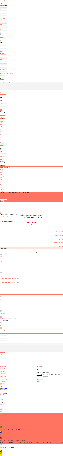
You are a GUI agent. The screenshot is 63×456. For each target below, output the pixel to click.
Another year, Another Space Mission (5, 422)
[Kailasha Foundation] (5, 167)
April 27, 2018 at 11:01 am (3, 324)
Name (1, 334)
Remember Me (2, 53)
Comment (1, 342)
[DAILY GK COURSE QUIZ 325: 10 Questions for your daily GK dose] (1, 437)
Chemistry (1, 124)
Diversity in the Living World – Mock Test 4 (58, 242)
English (0, 129)
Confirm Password (2, 14)
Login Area (1, 117)
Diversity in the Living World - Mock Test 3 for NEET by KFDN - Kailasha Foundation (9, 329)
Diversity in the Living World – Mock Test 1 (58, 246)
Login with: (1, 40)
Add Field (2, 79)
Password (1, 12)
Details (1, 81)
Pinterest (1, 261)
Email (1, 262)
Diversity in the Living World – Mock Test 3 (58, 243)
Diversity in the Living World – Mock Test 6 (58, 239)
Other (0, 139)
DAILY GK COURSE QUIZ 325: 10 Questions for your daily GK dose (9, 281)
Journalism (1, 181)
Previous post (1, 354)
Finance (2, 375)
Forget (1, 108)
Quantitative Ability (2, 136)
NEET (13, 214)
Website (1, 339)
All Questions (1, 168)
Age (0, 29)
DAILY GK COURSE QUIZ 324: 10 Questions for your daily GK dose (9, 282)
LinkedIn (34, 252)
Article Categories (2, 402)
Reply (1, 299)
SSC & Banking (1, 186)
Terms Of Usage (2, 191)
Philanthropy (1, 183)
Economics (1, 126)
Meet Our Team (2, 189)
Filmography (1, 178)
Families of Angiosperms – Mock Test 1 (59, 232)
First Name (1, 19)
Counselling (1, 127)
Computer (1, 174)
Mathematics (1, 134)
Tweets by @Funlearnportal (40, 376)
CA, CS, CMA (1, 169)
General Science (1, 179)
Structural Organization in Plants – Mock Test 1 (58, 231)
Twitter (29, 252)
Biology (1, 122)
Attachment (1, 78)
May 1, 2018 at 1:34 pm (2, 330)
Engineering (1, 128)
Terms (1, 92)
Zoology (1, 123)
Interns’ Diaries (1, 142)
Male (0, 33)
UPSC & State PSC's (3, 383)
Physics (1, 184)
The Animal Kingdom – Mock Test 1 (59, 228)
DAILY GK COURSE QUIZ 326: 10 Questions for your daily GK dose (9, 279)
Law (0, 133)
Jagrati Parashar (2, 214)
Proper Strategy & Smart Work (4, 418)
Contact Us (1, 141)
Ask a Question (2, 118)
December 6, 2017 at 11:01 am (3, 298)
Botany (1, 171)
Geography (1, 131)
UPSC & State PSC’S (2, 138)
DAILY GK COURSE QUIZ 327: (4, 428)
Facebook (28, 252)
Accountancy (1, 121)
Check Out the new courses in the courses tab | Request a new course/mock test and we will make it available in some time (46, 374)
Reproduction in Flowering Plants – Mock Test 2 (58, 235)
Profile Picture (1, 17)
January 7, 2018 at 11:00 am (3, 313)
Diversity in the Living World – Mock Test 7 (58, 238)
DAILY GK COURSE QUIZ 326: (4, 433)
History (1, 132)
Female (1, 35)
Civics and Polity (1, 173)
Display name (1, 24)
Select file (1, 18)
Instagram (32, 252)
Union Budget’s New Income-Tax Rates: (6, 414)
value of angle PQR (3, 410)
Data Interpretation (2, 176)
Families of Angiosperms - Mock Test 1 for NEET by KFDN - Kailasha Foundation (8, 318)
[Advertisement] (19, 207)
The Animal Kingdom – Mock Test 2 (59, 227)
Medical (12, 214)
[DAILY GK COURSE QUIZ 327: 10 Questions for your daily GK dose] (1, 426)
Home (0, 119)
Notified (1, 90)
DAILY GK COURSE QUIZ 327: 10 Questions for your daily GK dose (9, 278)
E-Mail (1, 9)
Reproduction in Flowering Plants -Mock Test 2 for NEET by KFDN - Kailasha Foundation (9, 312)
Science (16, 214)
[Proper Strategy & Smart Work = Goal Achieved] (5, 417)
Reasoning (1, 137)
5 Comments (19, 214)
